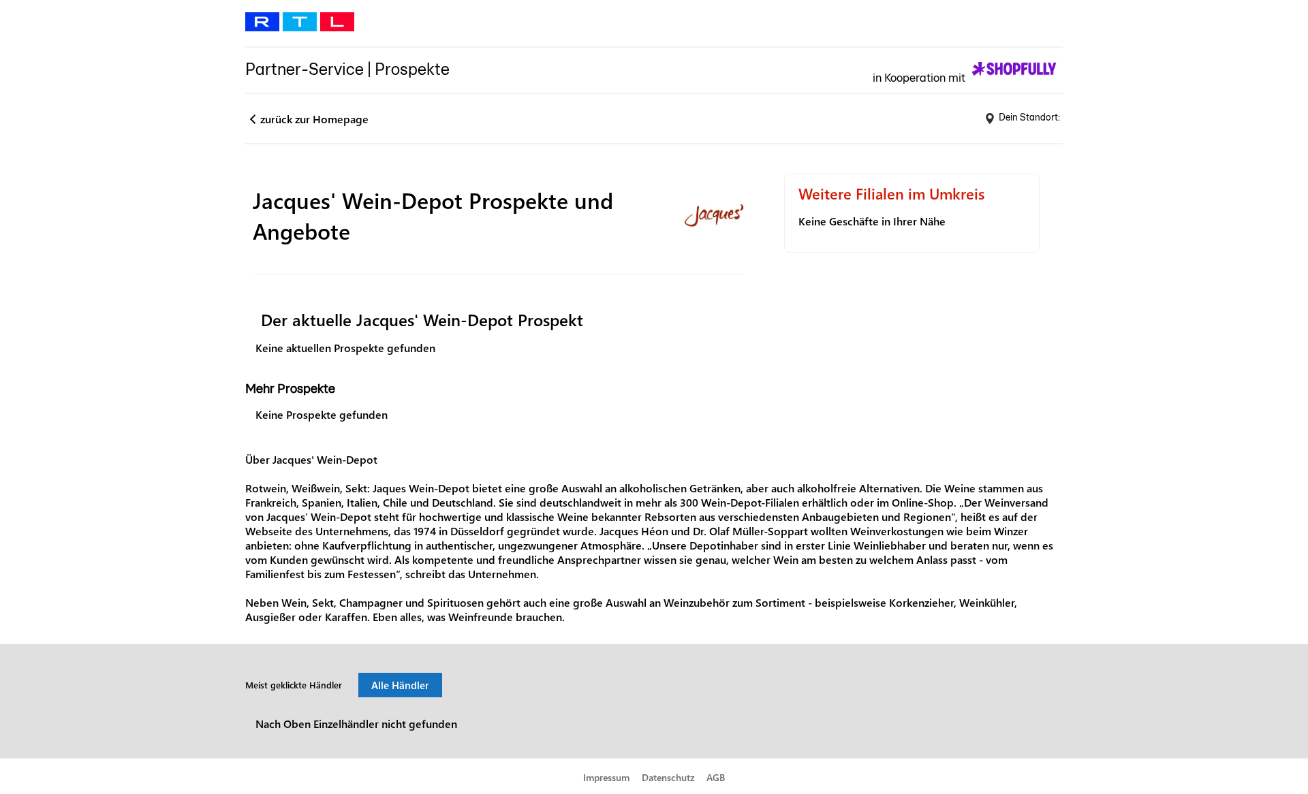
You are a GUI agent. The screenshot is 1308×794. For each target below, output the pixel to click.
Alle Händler (400, 685)
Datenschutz (668, 777)
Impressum (606, 777)
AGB (715, 777)
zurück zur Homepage (314, 119)
